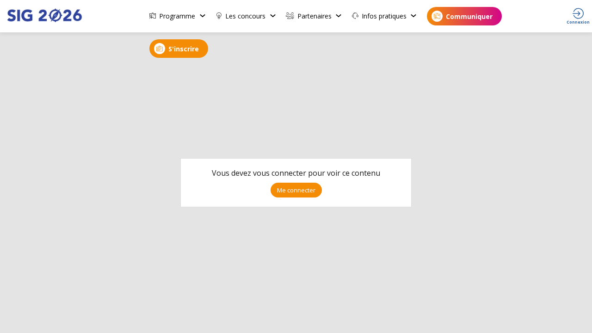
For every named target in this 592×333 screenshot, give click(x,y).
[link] (178, 16)
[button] (464, 16)
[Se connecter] (578, 16)
